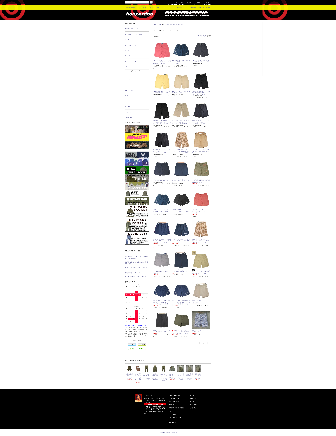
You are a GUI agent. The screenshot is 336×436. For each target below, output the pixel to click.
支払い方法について (174, 398)
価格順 (204, 36)
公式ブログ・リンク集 (175, 417)
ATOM (174, 422)
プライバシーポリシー (175, 411)
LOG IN (198, 2)
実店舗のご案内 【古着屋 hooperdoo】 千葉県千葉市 (136, 263)
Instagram (193, 7)
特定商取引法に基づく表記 (176, 408)
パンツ (160, 24)
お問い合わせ (194, 408)
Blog (199, 7)
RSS (170, 422)
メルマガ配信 (172, 414)
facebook (208, 7)
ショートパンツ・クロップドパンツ (173, 24)
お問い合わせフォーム (182, 7)
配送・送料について (174, 401)
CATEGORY (143, 7)
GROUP (151, 7)
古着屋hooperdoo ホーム (131, 7)
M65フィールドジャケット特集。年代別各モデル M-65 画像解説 (136, 257)
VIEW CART (193, 404)
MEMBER (189, 2)
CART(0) (207, 2)
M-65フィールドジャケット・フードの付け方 (136, 268)
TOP (155, 24)
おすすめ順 (198, 36)
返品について (172, 404)
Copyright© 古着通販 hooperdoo (168, 432)
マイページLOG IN (178, 2)
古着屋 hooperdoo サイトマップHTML (135, 276)
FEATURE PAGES (161, 7)
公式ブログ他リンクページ (132, 273)
